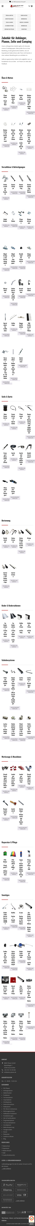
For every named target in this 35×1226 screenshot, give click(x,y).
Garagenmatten (7, 1129)
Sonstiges (24, 29)
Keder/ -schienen (24, 22)
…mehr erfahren (6, 1168)
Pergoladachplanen (8, 1120)
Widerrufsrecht (7, 1150)
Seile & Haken (9, 22)
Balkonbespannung (8, 1127)
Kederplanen (6, 1106)
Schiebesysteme (9, 25)
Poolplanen (6, 1095)
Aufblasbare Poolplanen (10, 1113)
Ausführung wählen (6, 109)
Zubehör (5, 1136)
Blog (4, 1139)
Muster (5, 1132)
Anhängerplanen (8, 1090)
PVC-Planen (6, 1088)
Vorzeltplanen (7, 1125)
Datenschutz (6, 1146)
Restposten (6, 1134)
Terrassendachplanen (9, 1123)
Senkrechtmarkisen (8, 1104)
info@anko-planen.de (10, 1072)
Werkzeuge (24, 25)
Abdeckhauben (7, 1093)
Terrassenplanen (8, 1097)
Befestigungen (9, 19)
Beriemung (24, 19)
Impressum (6, 1148)
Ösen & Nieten (9, 15)
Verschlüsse (24, 15)
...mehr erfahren (20, 1201)
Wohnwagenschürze (9, 1111)
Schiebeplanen (7, 1102)
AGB (4, 1153)
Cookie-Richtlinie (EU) (9, 1155)
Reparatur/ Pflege (9, 29)
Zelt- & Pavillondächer (9, 1118)
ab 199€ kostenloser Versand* (19, 1)
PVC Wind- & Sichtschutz (10, 1109)
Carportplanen (7, 1100)
